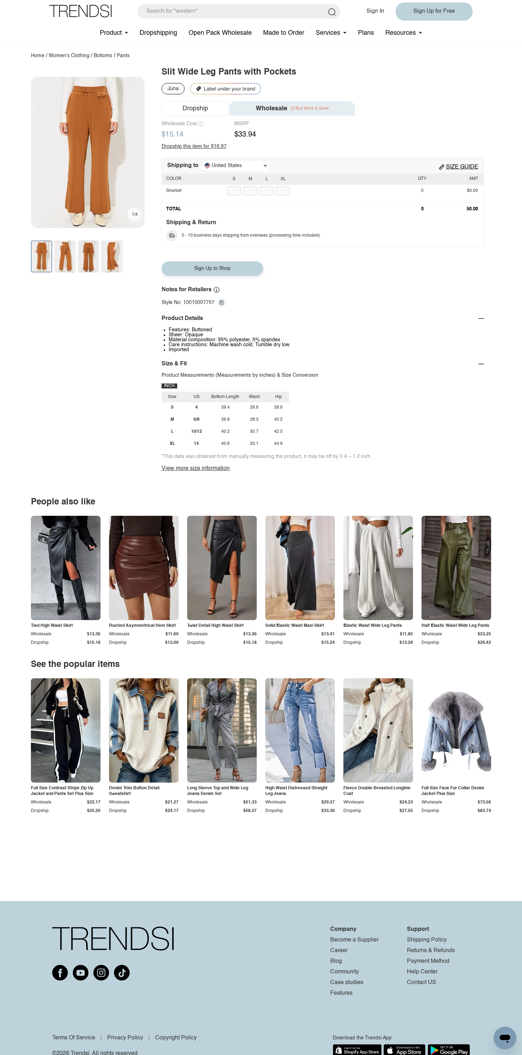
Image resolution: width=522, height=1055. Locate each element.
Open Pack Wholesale (220, 33)
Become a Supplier (354, 940)
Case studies (346, 982)
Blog (336, 961)
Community (344, 972)
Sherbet (173, 191)
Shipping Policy (427, 940)
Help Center (422, 972)
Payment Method (428, 961)
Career (339, 951)
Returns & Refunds (431, 951)
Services (328, 33)
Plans (366, 33)
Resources (400, 33)
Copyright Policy (176, 1038)
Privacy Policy (125, 1038)
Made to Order (283, 33)
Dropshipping (158, 33)
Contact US (421, 982)
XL (283, 179)
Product (111, 33)
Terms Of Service (73, 1038)
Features (341, 993)
